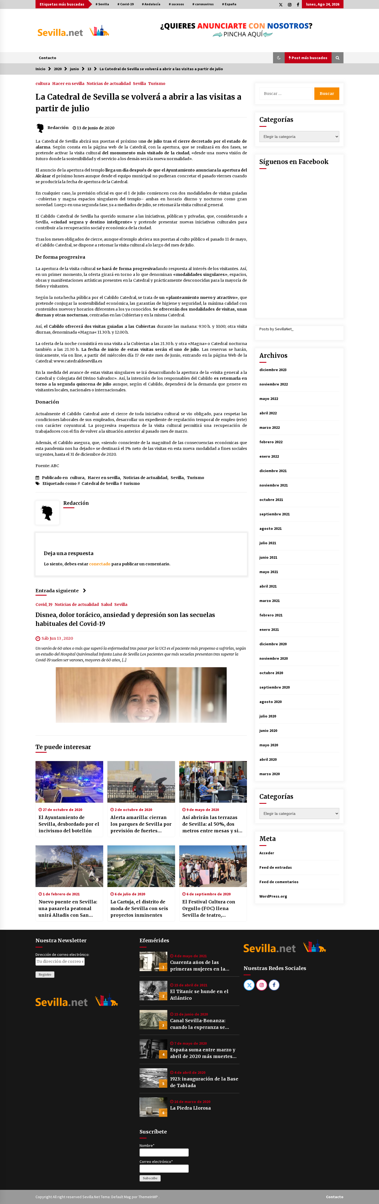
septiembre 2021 (274, 514)
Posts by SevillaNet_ (276, 328)
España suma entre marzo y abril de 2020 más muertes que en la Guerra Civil (202, 1053)
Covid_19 (44, 604)
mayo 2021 (268, 571)
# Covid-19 (125, 4)
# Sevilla (102, 4)
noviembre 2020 (273, 658)
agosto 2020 (270, 701)
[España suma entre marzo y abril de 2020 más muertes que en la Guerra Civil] (153, 1049)
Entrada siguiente (57, 590)
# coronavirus (203, 4)
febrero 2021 (270, 615)
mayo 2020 (268, 744)
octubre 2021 (271, 499)
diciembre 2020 (273, 643)
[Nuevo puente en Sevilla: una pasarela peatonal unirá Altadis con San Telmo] (69, 866)
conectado (99, 563)
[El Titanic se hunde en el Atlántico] (153, 990)
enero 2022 (269, 456)
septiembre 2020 (274, 687)
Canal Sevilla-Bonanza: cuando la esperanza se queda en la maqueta (197, 1024)
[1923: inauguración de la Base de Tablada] (153, 1078)
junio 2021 (268, 557)
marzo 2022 (269, 427)
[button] (279, 57)
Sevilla (139, 83)
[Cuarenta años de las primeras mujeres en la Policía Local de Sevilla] (153, 961)
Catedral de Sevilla (100, 483)
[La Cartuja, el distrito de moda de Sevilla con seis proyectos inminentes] (141, 866)
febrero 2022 (270, 441)
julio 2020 (267, 716)
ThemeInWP (148, 1196)
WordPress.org (273, 896)
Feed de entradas (275, 867)
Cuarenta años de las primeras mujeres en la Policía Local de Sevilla (197, 965)
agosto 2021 (270, 528)
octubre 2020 (271, 672)
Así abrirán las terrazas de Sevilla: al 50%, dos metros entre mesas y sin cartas (212, 824)
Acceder (266, 852)
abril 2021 (268, 586)
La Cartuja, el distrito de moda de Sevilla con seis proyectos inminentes (139, 908)
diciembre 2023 (273, 369)
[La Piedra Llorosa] (153, 1107)
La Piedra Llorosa (190, 1108)
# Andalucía (151, 4)
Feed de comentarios (279, 881)
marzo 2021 (269, 600)
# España (229, 4)
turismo (132, 483)
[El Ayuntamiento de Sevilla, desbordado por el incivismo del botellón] (69, 782)
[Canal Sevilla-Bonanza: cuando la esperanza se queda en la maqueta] (153, 1019)
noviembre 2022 (273, 384)
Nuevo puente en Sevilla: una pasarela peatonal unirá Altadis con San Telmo (68, 908)
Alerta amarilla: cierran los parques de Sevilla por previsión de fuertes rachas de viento (140, 824)
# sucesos (176, 4)
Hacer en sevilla (68, 83)
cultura (43, 83)
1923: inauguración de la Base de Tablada (204, 1082)
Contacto (47, 57)
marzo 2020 (269, 773)
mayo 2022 (268, 398)
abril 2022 (268, 412)
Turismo (156, 83)
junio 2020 (268, 730)
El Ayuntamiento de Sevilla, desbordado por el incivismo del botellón (69, 824)
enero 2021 (269, 629)
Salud (106, 604)
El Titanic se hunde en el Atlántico (199, 995)
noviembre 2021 (273, 485)
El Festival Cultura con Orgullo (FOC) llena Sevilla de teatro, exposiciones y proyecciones (208, 908)
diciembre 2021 (273, 470)
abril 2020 (268, 759)
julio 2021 (267, 542)
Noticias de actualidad (109, 83)
